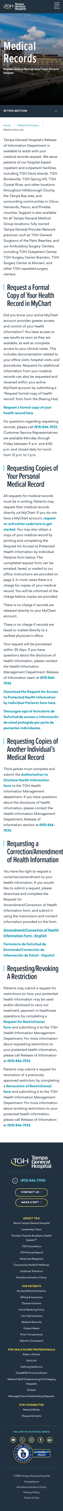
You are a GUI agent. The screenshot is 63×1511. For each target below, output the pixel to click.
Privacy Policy (31, 1492)
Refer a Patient (31, 1354)
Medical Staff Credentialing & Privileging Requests (31, 1381)
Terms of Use (31, 1498)
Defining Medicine (31, 1367)
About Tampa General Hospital (31, 1223)
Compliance (31, 1482)
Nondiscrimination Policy (31, 1277)
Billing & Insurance (31, 1297)
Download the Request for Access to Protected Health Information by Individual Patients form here (31, 697)
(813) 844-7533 (45, 427)
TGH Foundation (31, 1246)
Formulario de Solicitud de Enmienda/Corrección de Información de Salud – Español (29, 950)
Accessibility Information (31, 1291)
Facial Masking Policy (31, 1310)
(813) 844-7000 (33, 1181)
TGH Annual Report (31, 1252)
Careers (31, 1390)
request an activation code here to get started (30, 524)
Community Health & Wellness (31, 1265)
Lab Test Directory (31, 1316)
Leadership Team (31, 1229)
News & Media (31, 1410)
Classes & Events (31, 1303)
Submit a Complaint (31, 1341)
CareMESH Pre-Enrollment (31, 1373)
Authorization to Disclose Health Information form (26, 780)
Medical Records (31, 1322)
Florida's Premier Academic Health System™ (31, 1238)
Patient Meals (31, 1328)
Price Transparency (31, 1334)
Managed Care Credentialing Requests (31, 1396)
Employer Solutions (31, 1271)
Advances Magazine (31, 1259)
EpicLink (31, 1360)
